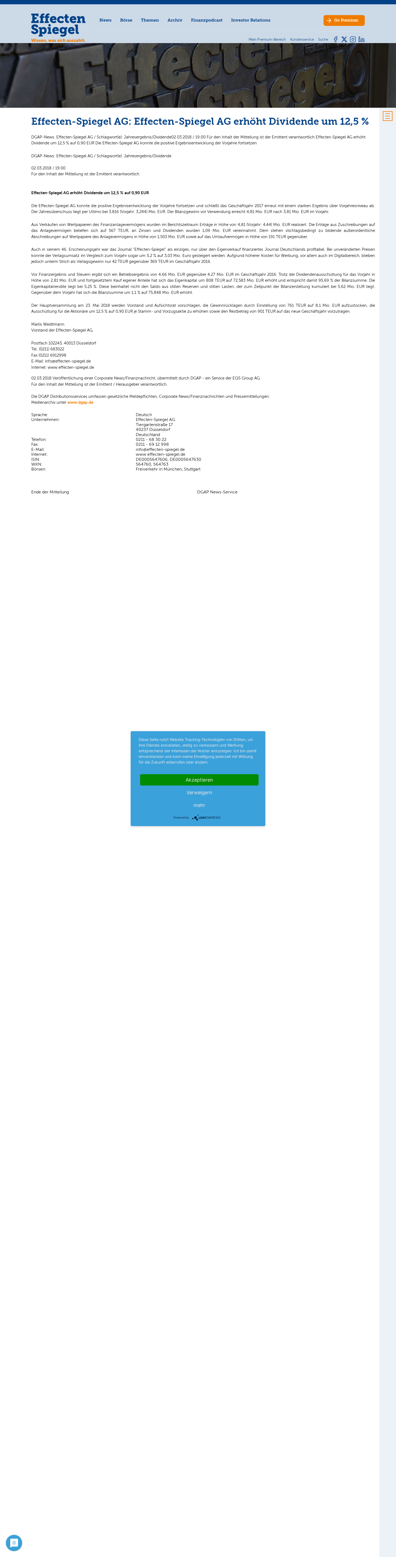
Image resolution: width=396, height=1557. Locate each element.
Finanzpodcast (207, 20)
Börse (126, 20)
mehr (199, 805)
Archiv (175, 20)
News (105, 20)
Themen (150, 20)
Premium (346, 20)
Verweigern (199, 792)
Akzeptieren (199, 779)
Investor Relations (250, 20)
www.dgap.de (80, 402)
